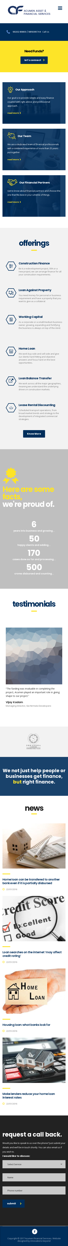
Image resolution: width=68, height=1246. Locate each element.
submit (11, 1203)
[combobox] (34, 1164)
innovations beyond (40, 1240)
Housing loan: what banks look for (26, 1025)
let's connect (32, 60)
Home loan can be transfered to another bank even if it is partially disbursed (31, 881)
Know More (34, 433)
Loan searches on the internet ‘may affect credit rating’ (32, 954)
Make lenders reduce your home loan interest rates (28, 1096)
